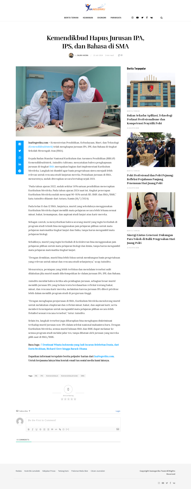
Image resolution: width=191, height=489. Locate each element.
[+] (67, 429)
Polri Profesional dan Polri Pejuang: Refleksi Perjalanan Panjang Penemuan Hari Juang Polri (150, 179)
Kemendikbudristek (69, 376)
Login (117, 411)
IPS (42, 376)
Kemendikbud (52, 376)
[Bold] (29, 429)
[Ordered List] (44, 429)
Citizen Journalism (98, 471)
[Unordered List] (48, 429)
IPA (36, 376)
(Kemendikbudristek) (40, 146)
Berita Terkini (71, 17)
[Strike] (40, 429)
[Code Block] (56, 429)
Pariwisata (116, 17)
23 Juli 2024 (98, 55)
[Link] (60, 429)
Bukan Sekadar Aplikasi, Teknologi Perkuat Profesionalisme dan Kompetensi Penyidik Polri (149, 119)
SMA (51, 166)
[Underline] (36, 429)
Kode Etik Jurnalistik (32, 471)
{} (64, 429)
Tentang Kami (63, 471)
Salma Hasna (82, 55)
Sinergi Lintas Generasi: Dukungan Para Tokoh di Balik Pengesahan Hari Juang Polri (151, 239)
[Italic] (33, 429)
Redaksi (19, 471)
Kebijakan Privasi (49, 471)
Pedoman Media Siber (79, 471)
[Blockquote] (52, 429)
